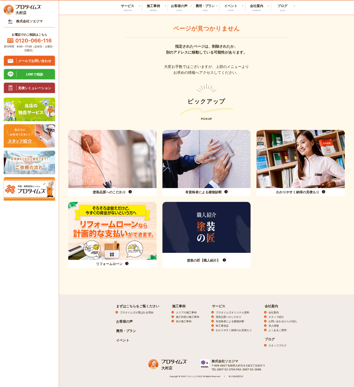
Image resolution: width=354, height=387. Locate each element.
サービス (218, 306)
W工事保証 (222, 325)
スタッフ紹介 (276, 316)
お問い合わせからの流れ (282, 321)
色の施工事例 (183, 321)
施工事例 (153, 7)
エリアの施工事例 (186, 312)
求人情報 (273, 325)
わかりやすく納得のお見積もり (234, 330)
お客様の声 (179, 7)
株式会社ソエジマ (225, 361)
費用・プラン (205, 7)
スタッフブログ (277, 345)
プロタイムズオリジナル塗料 (232, 312)
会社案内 (256, 7)
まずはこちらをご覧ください (137, 306)
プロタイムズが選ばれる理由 (136, 312)
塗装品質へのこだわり (229, 316)
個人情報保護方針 (236, 376)
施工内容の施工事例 (187, 316)
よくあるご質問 (277, 330)
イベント (230, 7)
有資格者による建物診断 (230, 321)
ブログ (282, 7)
